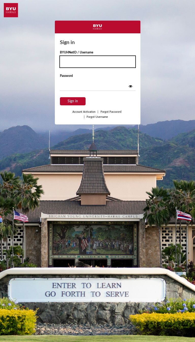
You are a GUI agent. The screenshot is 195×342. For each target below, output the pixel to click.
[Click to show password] (130, 86)
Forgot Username (96, 117)
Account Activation (85, 111)
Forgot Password (111, 111)
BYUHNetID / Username (76, 52)
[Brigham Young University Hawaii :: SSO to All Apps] (11, 10)
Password (66, 75)
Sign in (73, 101)
